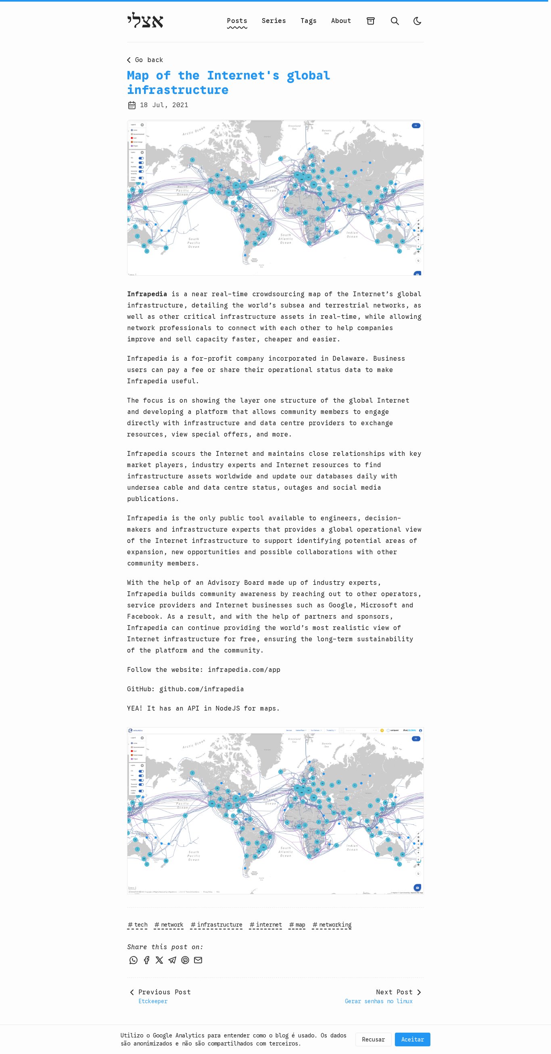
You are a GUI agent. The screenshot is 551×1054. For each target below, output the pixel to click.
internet (269, 924)
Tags (309, 21)
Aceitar (412, 1039)
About (341, 21)
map (300, 924)
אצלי (145, 21)
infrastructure (219, 924)
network (172, 924)
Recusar (373, 1039)
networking (335, 924)
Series (274, 21)
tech (140, 924)
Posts (237, 21)
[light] (417, 21)
